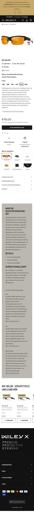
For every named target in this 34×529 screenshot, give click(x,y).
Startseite (6, 24)
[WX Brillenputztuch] (17, 165)
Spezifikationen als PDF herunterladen (13, 111)
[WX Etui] (27, 165)
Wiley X (17, 507)
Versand (10, 122)
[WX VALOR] (3, 84)
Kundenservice (24, 146)
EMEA (21, 507)
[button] (3, 20)
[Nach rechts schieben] (31, 39)
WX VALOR (13, 24)
